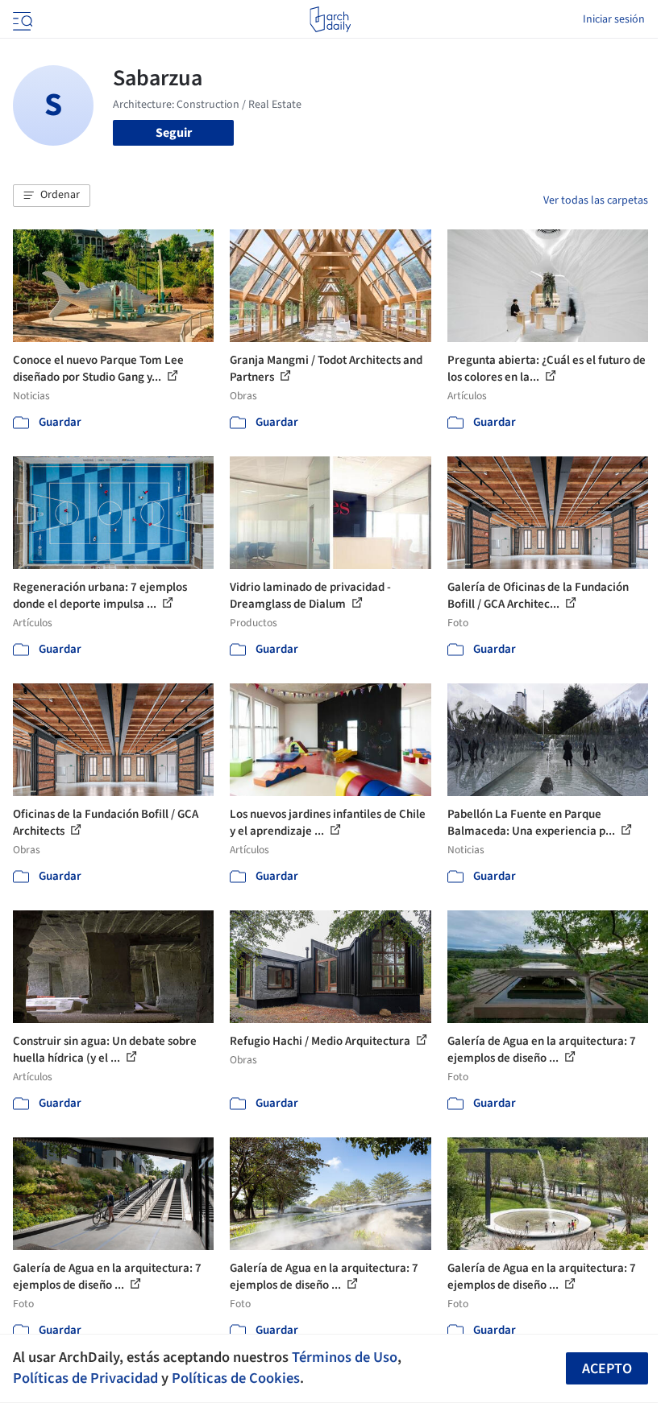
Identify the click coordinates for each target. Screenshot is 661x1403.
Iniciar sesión (614, 19)
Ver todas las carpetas (595, 200)
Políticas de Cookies (236, 1378)
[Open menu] (21, 19)
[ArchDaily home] (330, 19)
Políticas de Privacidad (85, 1378)
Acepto (607, 1369)
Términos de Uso (344, 1357)
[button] (51, 195)
